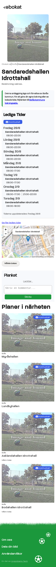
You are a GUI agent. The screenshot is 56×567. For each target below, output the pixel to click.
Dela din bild (10, 546)
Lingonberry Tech (19, 561)
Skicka (28, 297)
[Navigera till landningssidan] (11, 7)
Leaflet (26, 256)
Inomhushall (14, 122)
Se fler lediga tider (11, 222)
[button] (28, 239)
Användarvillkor (12, 553)
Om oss (7, 539)
